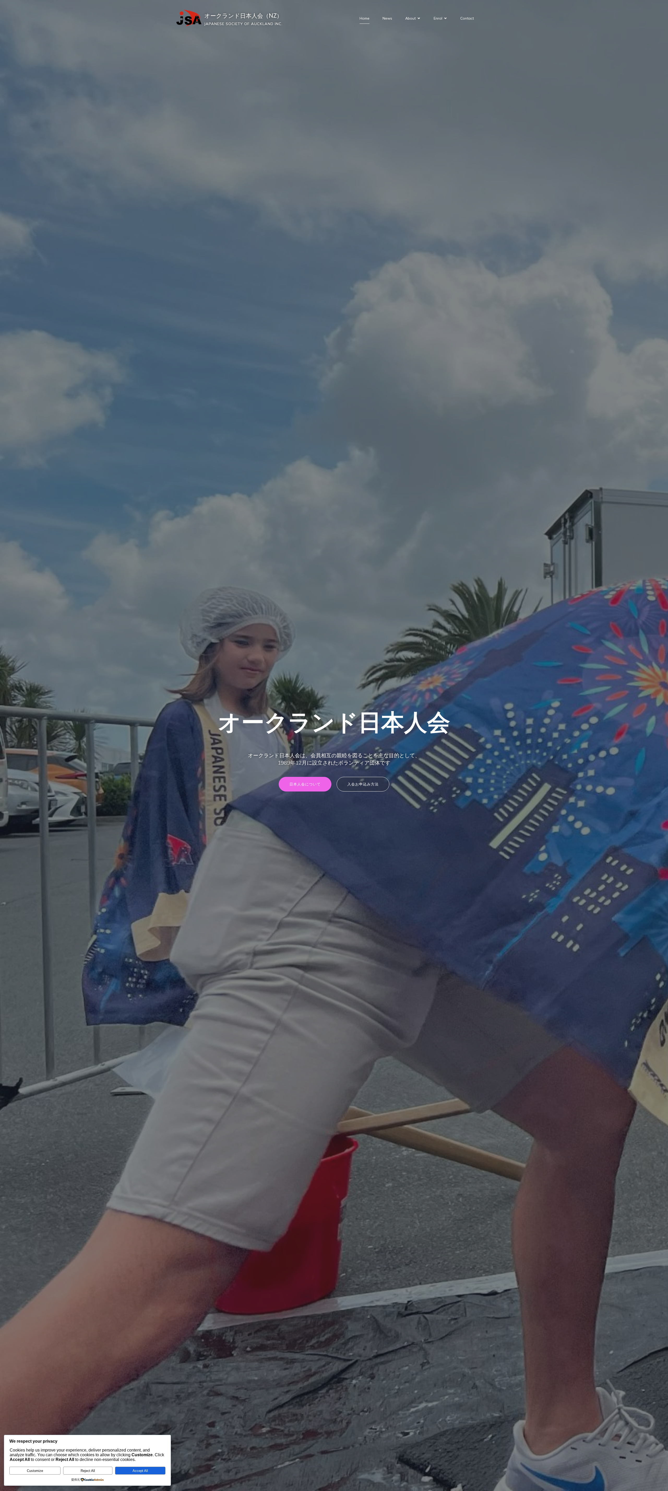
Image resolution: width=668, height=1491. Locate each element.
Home (364, 18)
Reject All (88, 1471)
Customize (35, 1471)
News (387, 18)
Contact (467, 18)
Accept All (140, 1471)
